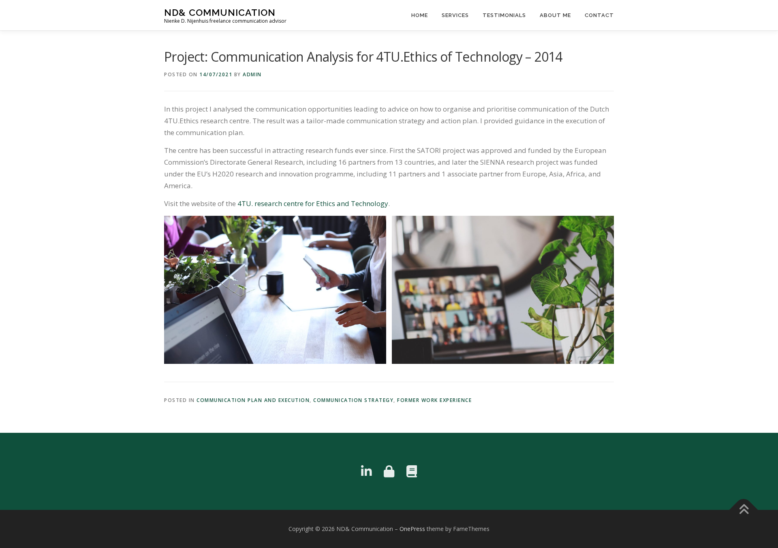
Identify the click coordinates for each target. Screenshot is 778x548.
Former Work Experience (434, 400)
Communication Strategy (353, 400)
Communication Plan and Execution (253, 400)
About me (555, 15)
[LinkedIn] (366, 471)
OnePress (412, 529)
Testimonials (504, 15)
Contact (599, 15)
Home (419, 15)
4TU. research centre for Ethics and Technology (312, 203)
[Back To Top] (743, 510)
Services (455, 15)
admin (252, 74)
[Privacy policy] (389, 471)
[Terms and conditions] (412, 471)
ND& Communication (220, 12)
